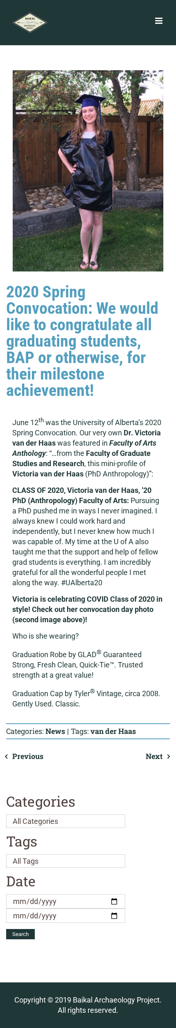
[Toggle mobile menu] (159, 20)
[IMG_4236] (88, 170)
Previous (27, 756)
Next (154, 756)
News (55, 731)
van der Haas (113, 731)
